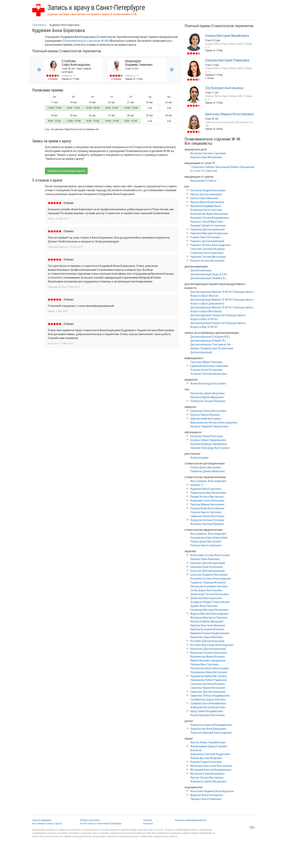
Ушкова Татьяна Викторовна (206, 777)
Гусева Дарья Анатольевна (206, 590)
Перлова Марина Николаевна (207, 504)
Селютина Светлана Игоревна (207, 248)
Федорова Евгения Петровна (207, 520)
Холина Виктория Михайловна (227, 36)
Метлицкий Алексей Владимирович (210, 769)
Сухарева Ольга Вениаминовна (208, 703)
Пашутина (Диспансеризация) (207, 229)
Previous (39, 70)
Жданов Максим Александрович (209, 613)
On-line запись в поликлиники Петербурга (100, 823)
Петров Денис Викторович (205, 467)
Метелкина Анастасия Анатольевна (211, 765)
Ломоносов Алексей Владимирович (211, 724)
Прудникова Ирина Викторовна (208, 676)
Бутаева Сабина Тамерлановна (208, 440)
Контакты (148, 823)
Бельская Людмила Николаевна (209, 574)
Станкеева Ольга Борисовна (206, 252)
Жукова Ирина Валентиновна (207, 202)
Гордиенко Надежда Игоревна (208, 582)
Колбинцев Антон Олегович (206, 209)
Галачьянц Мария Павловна (206, 362)
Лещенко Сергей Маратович (206, 221)
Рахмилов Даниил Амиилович (207, 471)
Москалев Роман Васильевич (207, 773)
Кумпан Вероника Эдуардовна (207, 660)
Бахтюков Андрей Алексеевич (208, 190)
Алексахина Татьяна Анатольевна (210, 555)
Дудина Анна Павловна (203, 605)
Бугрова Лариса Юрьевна (205, 414)
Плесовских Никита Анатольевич (209, 668)
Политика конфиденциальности (191, 820)
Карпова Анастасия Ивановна (207, 625)
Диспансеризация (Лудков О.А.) (208, 274)
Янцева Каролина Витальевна (207, 715)
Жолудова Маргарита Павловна (208, 617)
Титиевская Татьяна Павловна (207, 401)
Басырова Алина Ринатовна (206, 436)
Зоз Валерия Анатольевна (224, 88)
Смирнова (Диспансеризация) (207, 691)
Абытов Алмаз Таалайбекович (208, 742)
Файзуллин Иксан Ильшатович (208, 707)
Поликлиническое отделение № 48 (85, 40)
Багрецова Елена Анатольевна (208, 410)
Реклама (147, 820)
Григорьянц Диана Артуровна (207, 393)
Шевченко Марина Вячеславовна (229, 114)
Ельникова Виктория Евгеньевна (209, 609)
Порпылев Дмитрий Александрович (211, 732)
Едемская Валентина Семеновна (209, 365)
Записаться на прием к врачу (66, 170)
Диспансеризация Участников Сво (210, 344)
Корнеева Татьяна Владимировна (209, 217)
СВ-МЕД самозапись (90, 820)
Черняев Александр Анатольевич (210, 447)
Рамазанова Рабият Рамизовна (208, 680)
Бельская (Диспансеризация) (207, 570)
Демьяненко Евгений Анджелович (210, 754)
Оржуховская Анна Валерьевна (208, 728)
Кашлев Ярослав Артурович (206, 758)
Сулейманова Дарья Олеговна (208, 699)
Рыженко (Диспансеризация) (207, 241)
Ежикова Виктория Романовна (227, 60)
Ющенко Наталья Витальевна (207, 260)
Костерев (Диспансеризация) (207, 641)
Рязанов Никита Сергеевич (206, 512)
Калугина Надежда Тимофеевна (208, 444)
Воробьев (196, 750)
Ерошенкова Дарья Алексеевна (208, 537)
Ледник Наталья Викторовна (207, 496)
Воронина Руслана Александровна (210, 578)
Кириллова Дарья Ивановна (206, 637)
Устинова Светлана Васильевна (208, 373)
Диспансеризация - (201, 270)
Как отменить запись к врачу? (47, 823)
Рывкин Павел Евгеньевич (205, 237)
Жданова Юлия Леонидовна (206, 795)
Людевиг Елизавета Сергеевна (208, 225)
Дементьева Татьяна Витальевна (209, 594)
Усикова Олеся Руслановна (206, 369)
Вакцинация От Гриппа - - (204, 180)
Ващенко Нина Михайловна (206, 157)
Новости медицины (42, 820)
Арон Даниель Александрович (208, 481)
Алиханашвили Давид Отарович (208, 746)
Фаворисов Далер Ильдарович (208, 781)
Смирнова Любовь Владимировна (210, 695)
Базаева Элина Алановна (205, 559)
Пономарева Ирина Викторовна (208, 672)
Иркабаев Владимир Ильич (205, 206)
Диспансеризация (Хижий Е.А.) (208, 278)
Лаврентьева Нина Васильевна (208, 492)
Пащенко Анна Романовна (205, 799)
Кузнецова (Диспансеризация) (208, 648)
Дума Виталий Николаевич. (206, 418)
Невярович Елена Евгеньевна (207, 500)
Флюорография (199, 457)
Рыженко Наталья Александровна (210, 245)
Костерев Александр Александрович (212, 644)
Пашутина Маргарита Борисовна (209, 233)
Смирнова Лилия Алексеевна (207, 516)
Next (172, 70)
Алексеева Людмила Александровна (212, 791)
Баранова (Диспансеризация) (207, 563)
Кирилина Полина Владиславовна (209, 633)
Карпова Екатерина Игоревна (207, 629)
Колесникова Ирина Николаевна (209, 213)
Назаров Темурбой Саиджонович (209, 426)
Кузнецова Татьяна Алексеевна (208, 652)
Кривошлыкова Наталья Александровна (213, 422)
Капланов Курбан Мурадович (207, 397)
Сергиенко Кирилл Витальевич (208, 687)
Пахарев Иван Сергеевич (204, 664)
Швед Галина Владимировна (206, 711)
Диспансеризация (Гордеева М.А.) (210, 336)
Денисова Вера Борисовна (206, 598)
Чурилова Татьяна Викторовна (208, 256)
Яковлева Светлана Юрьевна (207, 523)
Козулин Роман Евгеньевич (206, 761)
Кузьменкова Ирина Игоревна (207, 656)
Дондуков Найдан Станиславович (210, 602)
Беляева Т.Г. (197, 484)
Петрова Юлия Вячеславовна (207, 508)
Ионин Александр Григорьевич (208, 383)
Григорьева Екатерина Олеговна (208, 586)
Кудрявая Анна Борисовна (205, 488)
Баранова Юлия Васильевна (206, 566)
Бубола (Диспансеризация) (206, 194)
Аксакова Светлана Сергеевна (208, 153)
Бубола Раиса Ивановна (204, 198)
